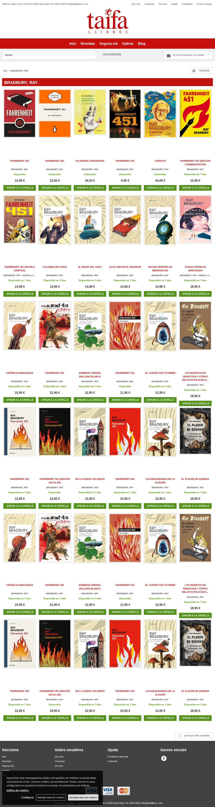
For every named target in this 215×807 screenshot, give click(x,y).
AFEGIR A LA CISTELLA (20, 187)
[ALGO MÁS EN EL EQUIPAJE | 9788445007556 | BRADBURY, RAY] (125, 224)
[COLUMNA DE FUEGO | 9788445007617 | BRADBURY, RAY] (54, 224)
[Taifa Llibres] (107, 21)
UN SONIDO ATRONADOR (89, 161)
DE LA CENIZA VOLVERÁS (90, 479)
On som (163, 4)
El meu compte (204, 4)
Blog (142, 43)
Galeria (127, 43)
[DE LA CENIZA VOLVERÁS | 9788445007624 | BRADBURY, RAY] (90, 436)
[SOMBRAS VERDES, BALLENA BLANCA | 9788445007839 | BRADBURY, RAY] (90, 330)
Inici (72, 43)
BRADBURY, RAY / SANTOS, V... (20, 275)
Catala (174, 4)
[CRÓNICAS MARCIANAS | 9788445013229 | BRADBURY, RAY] (19, 330)
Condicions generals (118, 756)
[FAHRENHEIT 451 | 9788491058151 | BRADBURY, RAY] (54, 118)
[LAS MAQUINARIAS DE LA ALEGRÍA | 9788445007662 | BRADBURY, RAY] (160, 436)
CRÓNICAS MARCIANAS (19, 373)
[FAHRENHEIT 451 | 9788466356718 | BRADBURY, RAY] (125, 436)
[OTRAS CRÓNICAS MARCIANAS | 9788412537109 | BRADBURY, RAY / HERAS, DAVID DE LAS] (195, 224)
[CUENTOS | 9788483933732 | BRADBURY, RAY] (160, 118)
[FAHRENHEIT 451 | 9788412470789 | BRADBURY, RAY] (54, 330)
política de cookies (18, 790)
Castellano (187, 4)
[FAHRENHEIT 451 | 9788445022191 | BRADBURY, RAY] (125, 118)
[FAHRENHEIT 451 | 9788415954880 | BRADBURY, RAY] (125, 330)
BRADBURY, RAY (19, 169)
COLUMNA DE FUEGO (54, 267)
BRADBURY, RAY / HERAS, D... (195, 275)
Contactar (149, 4)
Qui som (136, 4)
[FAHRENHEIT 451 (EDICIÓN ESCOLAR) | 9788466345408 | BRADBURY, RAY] (54, 436)
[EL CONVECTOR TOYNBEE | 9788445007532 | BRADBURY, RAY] (160, 330)
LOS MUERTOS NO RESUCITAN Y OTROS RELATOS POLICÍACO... (195, 376)
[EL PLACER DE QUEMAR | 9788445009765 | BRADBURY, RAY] (195, 436)
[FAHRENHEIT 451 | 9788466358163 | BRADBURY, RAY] (19, 436)
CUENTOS (160, 161)
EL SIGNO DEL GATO (90, 267)
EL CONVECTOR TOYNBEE (160, 373)
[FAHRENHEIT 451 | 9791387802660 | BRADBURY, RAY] (19, 118)
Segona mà (109, 43)
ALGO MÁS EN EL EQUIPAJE (125, 267)
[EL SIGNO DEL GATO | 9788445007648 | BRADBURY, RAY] (90, 224)
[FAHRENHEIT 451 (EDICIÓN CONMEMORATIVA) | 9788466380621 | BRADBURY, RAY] (195, 118)
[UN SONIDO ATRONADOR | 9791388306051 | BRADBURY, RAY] (90, 118)
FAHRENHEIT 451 (19, 161)
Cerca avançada (112, 53)
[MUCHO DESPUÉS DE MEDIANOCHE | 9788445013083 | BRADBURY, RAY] (160, 224)
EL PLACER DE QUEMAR (195, 479)
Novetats (88, 43)
